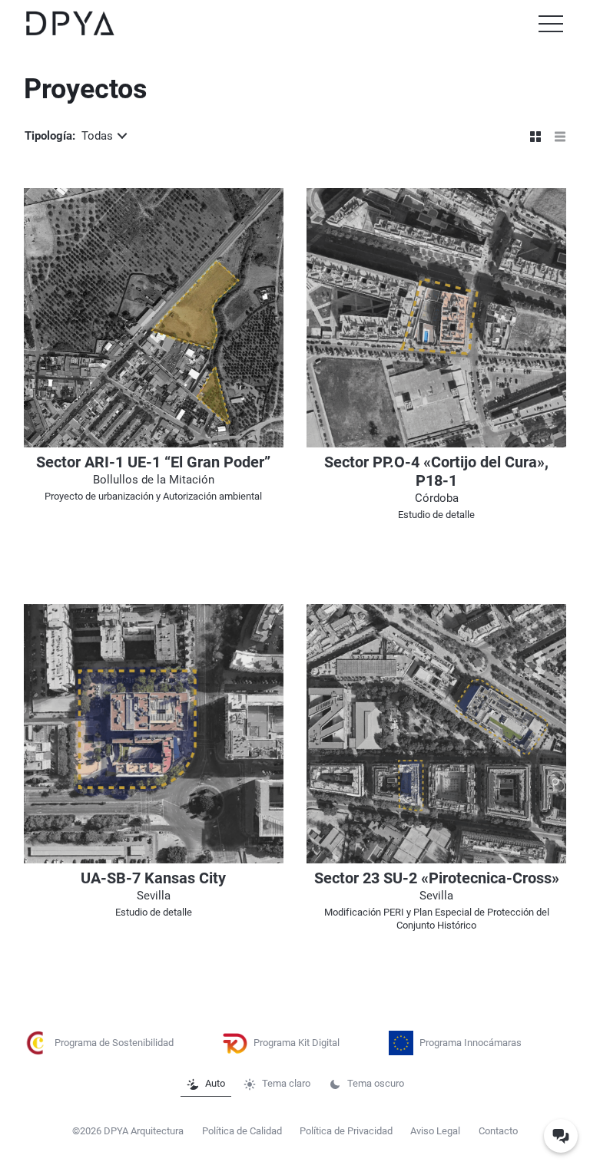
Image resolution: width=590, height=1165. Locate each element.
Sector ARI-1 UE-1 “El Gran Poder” (153, 462)
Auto (215, 1083)
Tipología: (69, 136)
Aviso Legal (435, 1131)
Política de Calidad (242, 1131)
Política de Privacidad (346, 1131)
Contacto (498, 1131)
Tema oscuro (375, 1083)
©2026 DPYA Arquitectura (128, 1131)
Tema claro (286, 1083)
